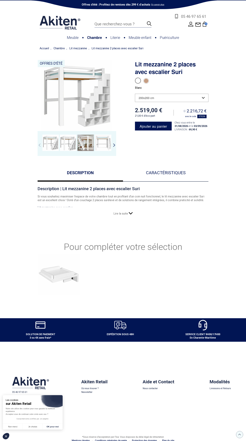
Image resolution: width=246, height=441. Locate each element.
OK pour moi (53, 426)
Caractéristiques (166, 172)
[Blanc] (138, 81)
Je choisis (32, 426)
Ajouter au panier (153, 126)
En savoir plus (157, 4)
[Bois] (146, 81)
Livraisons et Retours (220, 388)
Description (80, 172)
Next (114, 145)
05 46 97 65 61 (19, 392)
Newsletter (86, 392)
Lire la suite (121, 213)
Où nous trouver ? (90, 388)
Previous (40, 145)
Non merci (12, 426)
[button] (6, 436)
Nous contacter (150, 388)
